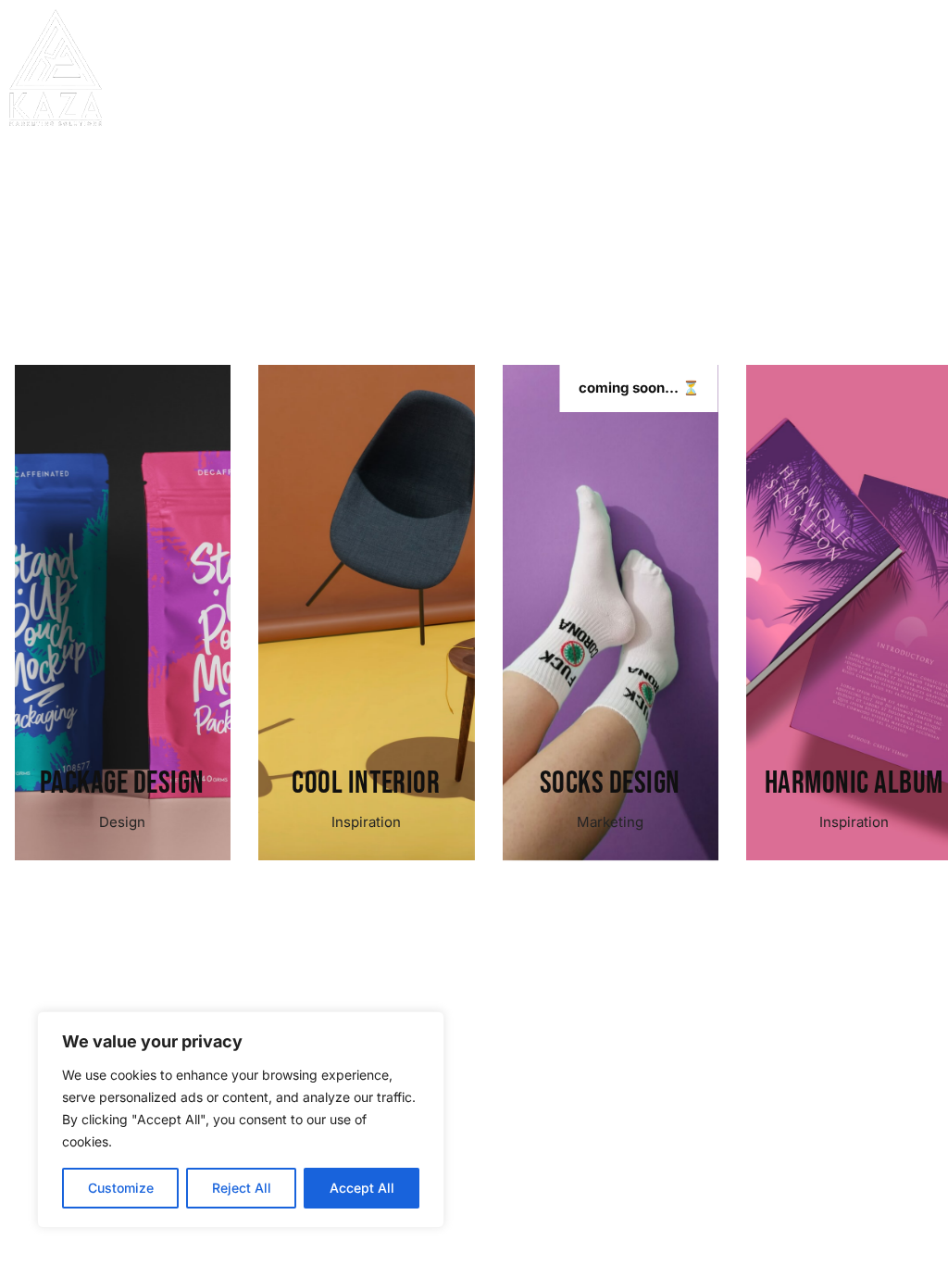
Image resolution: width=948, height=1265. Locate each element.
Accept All (362, 1188)
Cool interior (122, 783)
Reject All (241, 1188)
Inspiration (121, 822)
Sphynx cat (854, 783)
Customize (121, 1188)
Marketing (365, 822)
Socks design (365, 783)
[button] (920, 107)
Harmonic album (609, 783)
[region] (240, 1119)
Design (853, 822)
